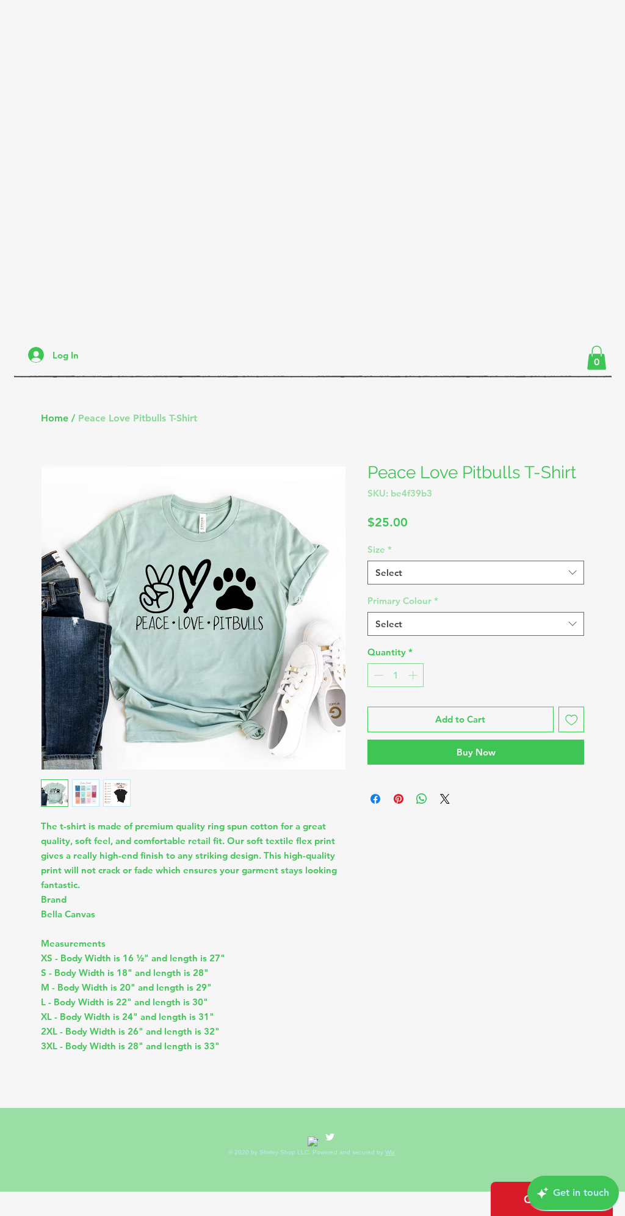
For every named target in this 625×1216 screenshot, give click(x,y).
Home (54, 418)
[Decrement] (377, 675)
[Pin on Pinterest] (398, 799)
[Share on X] (445, 799)
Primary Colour (402, 600)
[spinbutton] (396, 675)
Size (379, 549)
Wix (390, 1152)
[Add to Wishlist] (571, 720)
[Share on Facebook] (375, 799)
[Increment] (414, 675)
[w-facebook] (313, 1142)
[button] (597, 358)
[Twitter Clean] (330, 1137)
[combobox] (475, 572)
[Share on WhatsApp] (421, 799)
